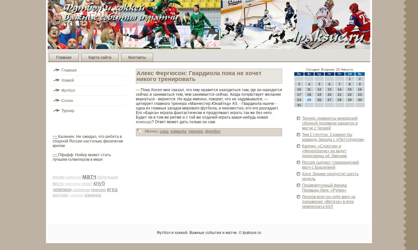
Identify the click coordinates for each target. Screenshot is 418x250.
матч (89, 176)
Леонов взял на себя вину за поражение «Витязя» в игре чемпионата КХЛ (328, 201)
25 (309, 100)
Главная (64, 57)
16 (360, 89)
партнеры (73, 184)
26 (319, 100)
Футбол (68, 90)
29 (350, 100)
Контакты (137, 57)
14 (340, 89)
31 (299, 105)
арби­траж (73, 177)
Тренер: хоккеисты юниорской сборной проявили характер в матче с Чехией (330, 123)
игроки (59, 177)
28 (340, 100)
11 (309, 89)
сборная (77, 195)
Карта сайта (99, 57)
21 (340, 94)
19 (319, 94)
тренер (98, 189)
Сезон (67, 100)
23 (360, 94)
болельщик (107, 177)
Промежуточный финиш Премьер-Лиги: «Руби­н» (324, 187)
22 (350, 94)
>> (55, 136)
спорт (87, 184)
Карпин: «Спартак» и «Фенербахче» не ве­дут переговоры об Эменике (324, 151)
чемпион (62, 189)
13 (329, 89)
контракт (61, 195)
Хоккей (67, 80)
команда (93, 194)
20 (329, 94)
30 (360, 100)
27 (329, 100)
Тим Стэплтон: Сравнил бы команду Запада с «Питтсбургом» (333, 137)
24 (299, 100)
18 (309, 94)
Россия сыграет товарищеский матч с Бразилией (330, 165)
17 (299, 94)
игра (112, 189)
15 (350, 89)
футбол (212, 131)
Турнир (67, 110)
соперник (81, 190)
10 (299, 89)
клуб (99, 183)
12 (319, 89)
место (58, 183)
